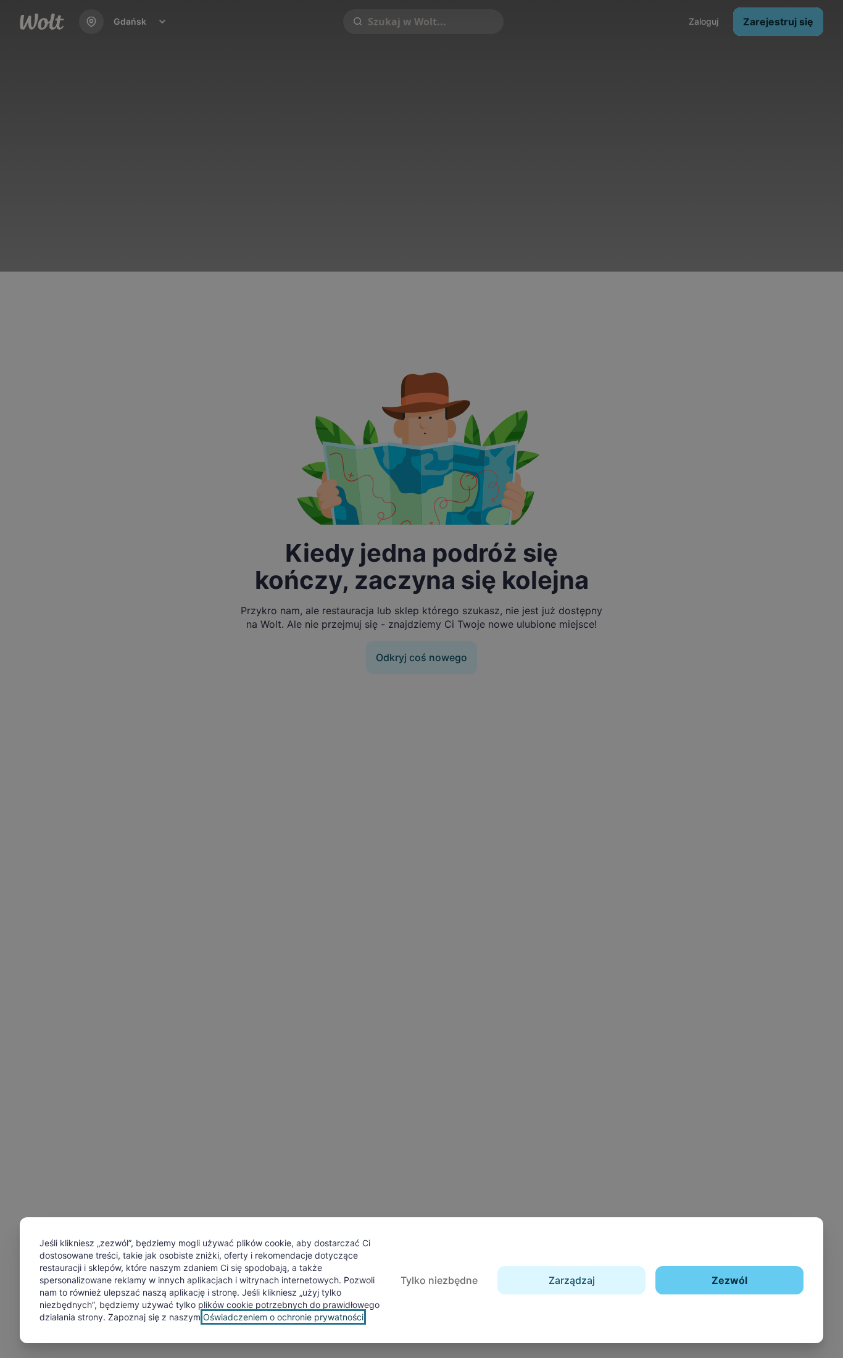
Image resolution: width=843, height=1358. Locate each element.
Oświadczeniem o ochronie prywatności (283, 1317)
